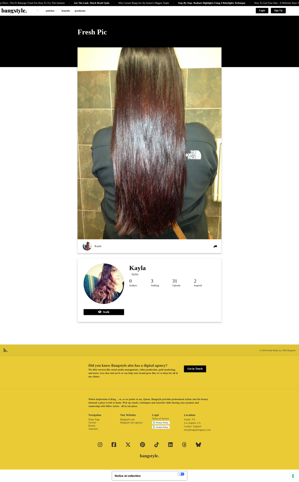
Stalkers (133, 285)
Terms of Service (160, 418)
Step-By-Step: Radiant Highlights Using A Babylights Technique (197, 3)
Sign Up (278, 10)
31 (174, 281)
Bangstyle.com (127, 419)
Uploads (176, 285)
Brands (66, 10)
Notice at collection (128, 476)
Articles (50, 10)
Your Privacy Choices (160, 474)
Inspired (198, 285)
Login (262, 10)
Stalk (105, 312)
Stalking (155, 285)
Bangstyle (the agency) (131, 422)
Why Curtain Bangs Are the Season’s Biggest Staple (129, 3)
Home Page (94, 419)
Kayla (98, 246)
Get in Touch (195, 368)
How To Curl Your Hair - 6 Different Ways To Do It (265, 3)
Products (80, 10)
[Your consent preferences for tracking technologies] (293, 476)
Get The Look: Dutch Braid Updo (77, 3)
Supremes (93, 429)
